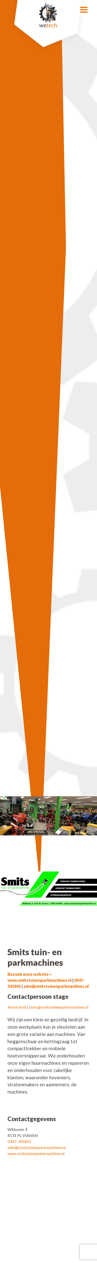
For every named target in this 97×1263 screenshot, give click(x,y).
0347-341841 (19, 1141)
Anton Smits (17, 1007)
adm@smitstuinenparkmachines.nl (56, 986)
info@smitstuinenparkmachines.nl (59, 1007)
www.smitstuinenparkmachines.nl (35, 1153)
